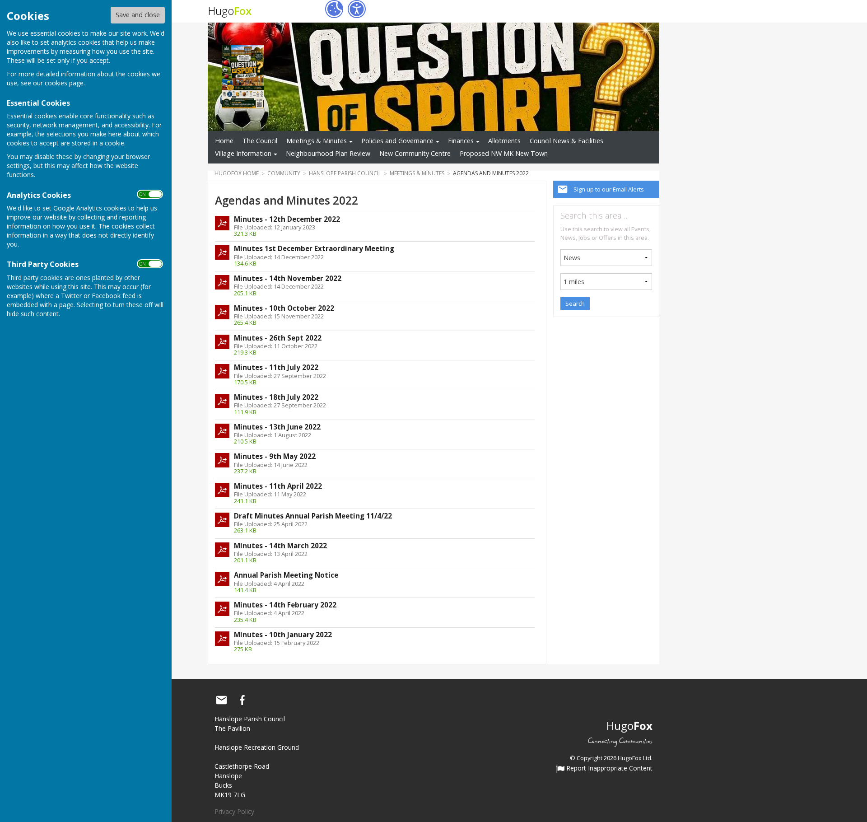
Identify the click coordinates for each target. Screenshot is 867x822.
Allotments (504, 140)
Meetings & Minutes (316, 140)
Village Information (243, 153)
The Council (259, 140)
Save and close (138, 14)
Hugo (230, 10)
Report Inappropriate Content (608, 768)
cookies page (64, 83)
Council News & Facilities (566, 140)
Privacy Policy (234, 811)
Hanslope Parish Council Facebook (242, 700)
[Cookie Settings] (334, 9)
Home (224, 140)
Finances (461, 140)
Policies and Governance (397, 140)
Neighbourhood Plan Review (328, 153)
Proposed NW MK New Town (504, 153)
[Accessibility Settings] (357, 9)
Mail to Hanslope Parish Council (221, 700)
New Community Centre (415, 153)
